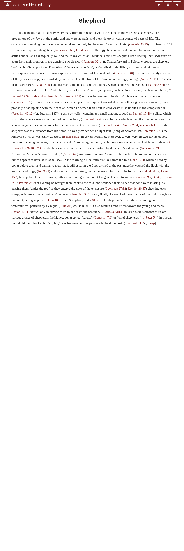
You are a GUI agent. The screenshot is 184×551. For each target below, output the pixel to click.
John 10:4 (137, 160)
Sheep (96, 200)
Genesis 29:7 (142, 177)
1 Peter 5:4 (150, 217)
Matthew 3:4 (155, 84)
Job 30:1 (43, 171)
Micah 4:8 (70, 154)
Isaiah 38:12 (71, 136)
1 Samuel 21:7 (134, 223)
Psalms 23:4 (130, 125)
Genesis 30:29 (138, 44)
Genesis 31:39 (22, 102)
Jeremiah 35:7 (152, 131)
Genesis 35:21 (150, 148)
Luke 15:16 (43, 84)
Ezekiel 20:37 (137, 188)
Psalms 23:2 (27, 183)
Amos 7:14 (148, 79)
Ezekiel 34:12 (150, 171)
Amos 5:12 (73, 96)
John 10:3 (54, 200)
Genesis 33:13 (113, 211)
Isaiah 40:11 (20, 211)
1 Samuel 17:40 (140, 113)
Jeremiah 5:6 (55, 96)
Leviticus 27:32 (116, 188)
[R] (159, 4)
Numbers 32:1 (91, 61)
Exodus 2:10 (84, 50)
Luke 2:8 (65, 206)
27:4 (38, 148)
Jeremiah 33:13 (81, 194)
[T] (177, 4)
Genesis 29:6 (63, 50)
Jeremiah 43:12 (23, 113)
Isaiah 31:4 (38, 96)
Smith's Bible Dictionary (32, 5)
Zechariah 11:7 (149, 125)
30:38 (156, 177)
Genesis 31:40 (123, 73)
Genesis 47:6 (103, 217)
